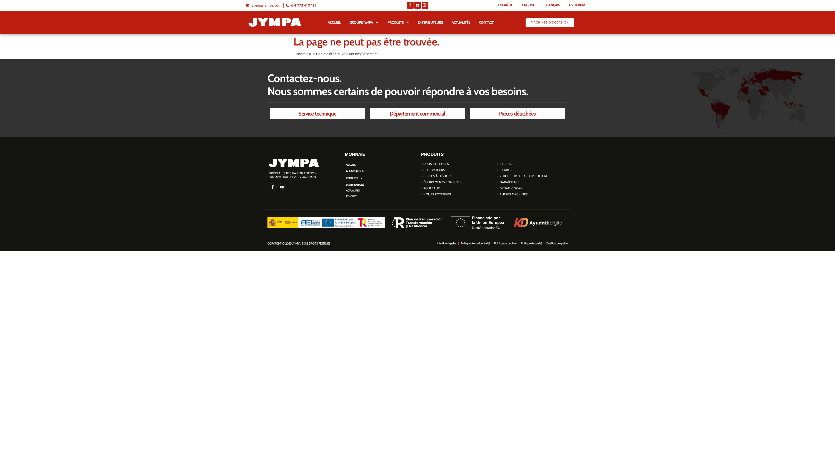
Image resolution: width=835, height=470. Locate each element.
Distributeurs (430, 22)
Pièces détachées (517, 113)
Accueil (334, 22)
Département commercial (417, 113)
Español (505, 5)
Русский (577, 5)
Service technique (317, 113)
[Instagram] (425, 5)
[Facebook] (410, 5)
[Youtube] (417, 5)
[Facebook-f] (273, 187)
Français (552, 5)
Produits (395, 22)
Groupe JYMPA (361, 22)
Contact (486, 22)
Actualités (461, 22)
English (528, 5)
